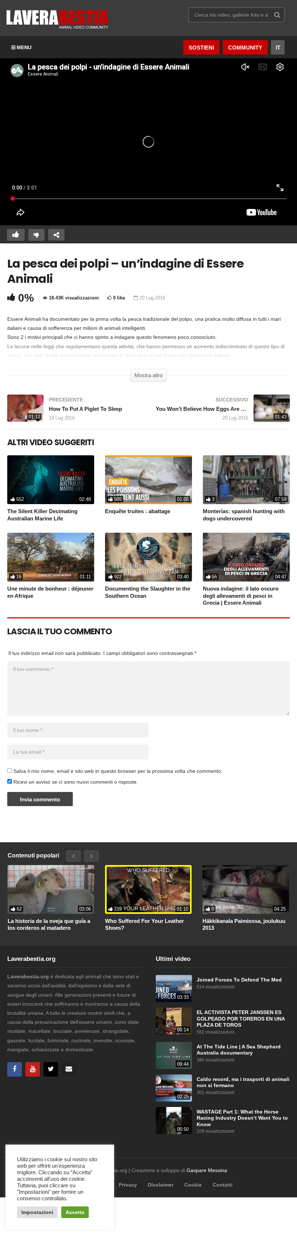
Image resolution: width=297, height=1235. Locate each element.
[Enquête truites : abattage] (148, 479)
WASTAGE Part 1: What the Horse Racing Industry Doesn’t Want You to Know (242, 1118)
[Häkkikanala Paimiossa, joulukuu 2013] (245, 889)
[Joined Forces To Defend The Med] (174, 988)
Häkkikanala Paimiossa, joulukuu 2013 (243, 924)
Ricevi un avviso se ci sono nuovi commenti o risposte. (75, 782)
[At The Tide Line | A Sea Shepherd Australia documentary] (174, 1055)
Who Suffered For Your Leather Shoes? (144, 924)
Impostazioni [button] (37, 1212)
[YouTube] (32, 1069)
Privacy (128, 1185)
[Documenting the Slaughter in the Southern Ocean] (148, 557)
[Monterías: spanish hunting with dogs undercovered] (246, 479)
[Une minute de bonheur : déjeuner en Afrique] (50, 557)
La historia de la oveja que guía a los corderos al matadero (49, 924)
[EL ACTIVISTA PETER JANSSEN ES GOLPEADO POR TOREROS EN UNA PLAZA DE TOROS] (174, 1021)
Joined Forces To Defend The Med (239, 980)
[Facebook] (14, 1069)
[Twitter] (50, 1069)
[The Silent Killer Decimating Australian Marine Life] (50, 479)
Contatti (223, 1185)
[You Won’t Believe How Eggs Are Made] (223, 412)
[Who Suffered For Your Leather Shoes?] (148, 889)
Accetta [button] (75, 1212)
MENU (24, 47)
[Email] (69, 1069)
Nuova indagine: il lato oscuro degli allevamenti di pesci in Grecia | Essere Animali (241, 595)
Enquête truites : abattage (137, 511)
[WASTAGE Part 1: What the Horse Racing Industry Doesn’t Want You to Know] (174, 1120)
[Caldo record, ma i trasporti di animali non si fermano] (174, 1088)
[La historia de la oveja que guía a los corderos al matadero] (51, 889)
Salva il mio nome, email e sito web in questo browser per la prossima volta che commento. (117, 771)
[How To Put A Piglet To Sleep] (74, 412)
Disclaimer (160, 1185)
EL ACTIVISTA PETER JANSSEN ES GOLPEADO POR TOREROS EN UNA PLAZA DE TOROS (241, 1019)
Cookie (193, 1185)
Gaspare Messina (207, 1170)
